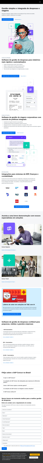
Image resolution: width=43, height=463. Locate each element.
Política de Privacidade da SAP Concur (27, 445)
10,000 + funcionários (8, 355)
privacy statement (7, 455)
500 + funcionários (7, 342)
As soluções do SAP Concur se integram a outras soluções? (18, 388)
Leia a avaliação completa (8, 337)
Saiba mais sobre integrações (20, 206)
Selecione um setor (5, 436)
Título (3, 427)
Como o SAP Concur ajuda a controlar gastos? (15, 385)
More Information (34, 457)
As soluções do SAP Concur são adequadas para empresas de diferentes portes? (21, 381)
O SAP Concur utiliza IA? (9, 391)
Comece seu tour (20, 132)
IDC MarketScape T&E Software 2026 (11, 314)
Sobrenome (4, 415)
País (2, 430)
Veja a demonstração (7, 19)
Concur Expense (6, 247)
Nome (3, 412)
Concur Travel (5, 278)
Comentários (4, 442)
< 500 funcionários (7, 329)
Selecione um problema (6, 409)
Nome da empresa (5, 424)
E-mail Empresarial (5, 421)
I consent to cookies (34, 454)
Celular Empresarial (5, 418)
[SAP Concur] (6, 2)
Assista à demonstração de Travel (8, 281)
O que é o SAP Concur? (9, 377)
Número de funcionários (6, 433)
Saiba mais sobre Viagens (8, 132)
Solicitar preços (18, 19)
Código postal (4, 439)
